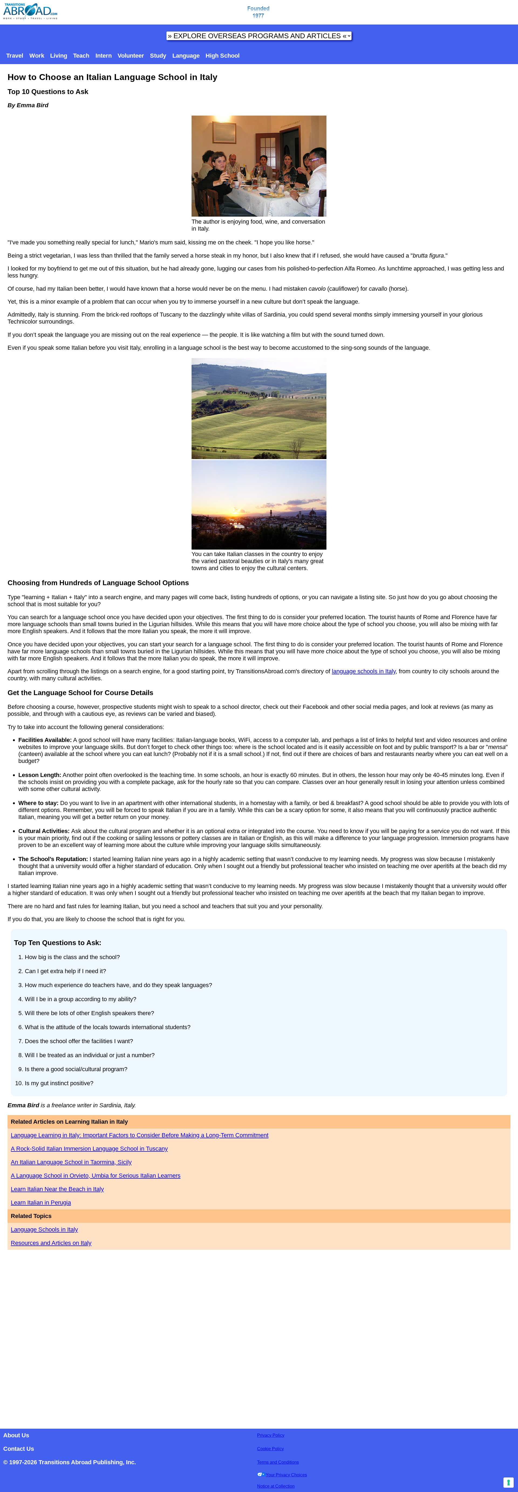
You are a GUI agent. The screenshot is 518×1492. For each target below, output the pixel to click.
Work (36, 55)
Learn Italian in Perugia (41, 1202)
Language (186, 55)
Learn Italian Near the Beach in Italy (57, 1189)
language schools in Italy (364, 671)
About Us (16, 1435)
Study (158, 55)
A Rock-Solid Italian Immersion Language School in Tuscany (89, 1148)
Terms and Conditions (278, 1462)
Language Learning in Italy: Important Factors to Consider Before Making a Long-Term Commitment (139, 1135)
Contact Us (18, 1448)
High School (223, 55)
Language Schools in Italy (44, 1229)
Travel (14, 55)
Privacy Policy (270, 1435)
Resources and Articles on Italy (51, 1243)
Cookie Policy (270, 1448)
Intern (104, 55)
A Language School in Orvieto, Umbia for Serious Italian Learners (95, 1175)
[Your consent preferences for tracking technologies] (508, 1482)
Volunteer (131, 55)
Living (58, 55)
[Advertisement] (259, 1337)
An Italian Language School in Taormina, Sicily (71, 1162)
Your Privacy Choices (286, 1475)
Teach (81, 55)
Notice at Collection (276, 1486)
